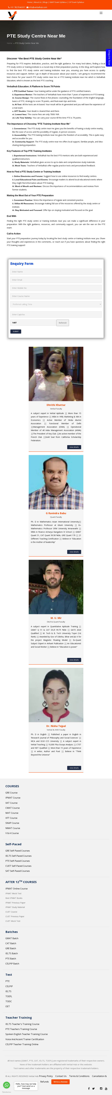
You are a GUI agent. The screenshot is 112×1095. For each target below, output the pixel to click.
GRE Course (11, 792)
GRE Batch (10, 948)
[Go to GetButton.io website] (6, 1092)
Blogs (45, 2)
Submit (16, 331)
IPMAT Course (12, 797)
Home (29, 2)
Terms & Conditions (79, 1076)
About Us (37, 2)
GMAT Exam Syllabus (58, 2)
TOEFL (8, 996)
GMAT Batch (11, 938)
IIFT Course (11, 817)
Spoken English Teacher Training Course (26, 1034)
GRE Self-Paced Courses (17, 850)
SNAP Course (12, 822)
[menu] (101, 13)
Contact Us (61, 1076)
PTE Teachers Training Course (21, 1029)
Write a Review (60, 1081)
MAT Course (11, 812)
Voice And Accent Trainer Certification (24, 1039)
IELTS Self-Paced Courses (18, 855)
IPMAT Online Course (16, 888)
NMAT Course (12, 828)
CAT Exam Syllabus (76, 2)
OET (7, 1006)
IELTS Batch (11, 953)
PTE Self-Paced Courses (17, 860)
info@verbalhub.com (37, 7)
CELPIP (9, 986)
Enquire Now (109, 57)
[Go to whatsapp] (6, 1085)
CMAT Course (12, 807)
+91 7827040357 (17, 7)
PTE (7, 981)
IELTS (8, 991)
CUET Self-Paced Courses (18, 865)
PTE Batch (10, 958)
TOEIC (8, 1001)
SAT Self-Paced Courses (17, 870)
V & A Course (12, 833)
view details (74, 447)
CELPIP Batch (12, 963)
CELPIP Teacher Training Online (21, 1044)
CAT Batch (10, 943)
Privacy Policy (46, 1076)
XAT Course (11, 802)
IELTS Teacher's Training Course (22, 1024)
